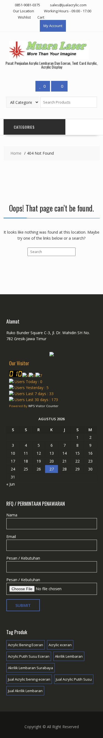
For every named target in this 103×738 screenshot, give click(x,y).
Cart (40, 17)
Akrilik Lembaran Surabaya (30, 667)
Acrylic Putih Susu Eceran (28, 656)
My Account (52, 25)
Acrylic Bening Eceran (25, 644)
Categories (24, 127)
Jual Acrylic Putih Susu (74, 679)
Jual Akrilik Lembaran (25, 690)
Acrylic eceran (60, 644)
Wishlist (24, 17)
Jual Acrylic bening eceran (29, 679)
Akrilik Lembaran (69, 656)
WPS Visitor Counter (43, 406)
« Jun (10, 484)
